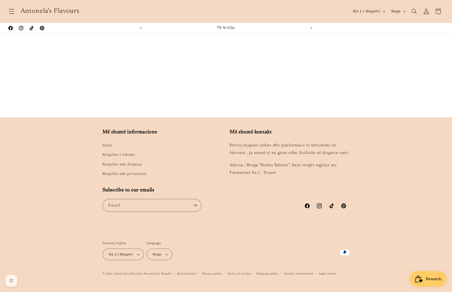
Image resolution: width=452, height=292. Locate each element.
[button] (11, 11)
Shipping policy (267, 273)
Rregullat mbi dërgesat (122, 164)
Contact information (299, 273)
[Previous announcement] (140, 28)
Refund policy (187, 273)
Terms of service (239, 273)
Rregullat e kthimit (119, 154)
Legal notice (327, 273)
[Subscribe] (195, 205)
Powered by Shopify (158, 273)
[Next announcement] (311, 28)
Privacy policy (212, 273)
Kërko (107, 145)
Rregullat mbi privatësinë (125, 173)
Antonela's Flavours (128, 273)
